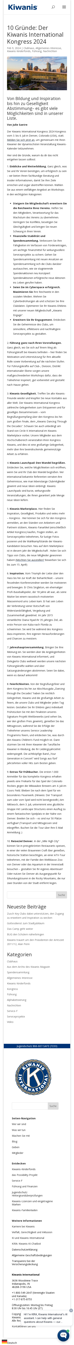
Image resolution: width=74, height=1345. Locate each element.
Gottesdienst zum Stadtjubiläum (25, 923)
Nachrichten (50, 51)
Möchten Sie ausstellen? (30, 560)
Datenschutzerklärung (24, 1249)
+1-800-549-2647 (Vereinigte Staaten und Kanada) (33, 1294)
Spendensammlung (18, 972)
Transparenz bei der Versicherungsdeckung (25, 1262)
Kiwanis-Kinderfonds (24, 1169)
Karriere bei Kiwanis (23, 1226)
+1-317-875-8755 (22, 1299)
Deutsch (12, 1342)
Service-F (12, 1011)
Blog (14, 1141)
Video (10, 1022)
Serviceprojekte (16, 1016)
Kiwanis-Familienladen (25, 1210)
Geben (15, 1147)
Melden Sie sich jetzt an (20, 140)
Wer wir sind (19, 1124)
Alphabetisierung (16, 1000)
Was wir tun (19, 1130)
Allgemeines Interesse (48, 48)
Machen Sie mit (21, 1135)
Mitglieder (17, 1153)
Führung (36, 51)
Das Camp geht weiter (20, 928)
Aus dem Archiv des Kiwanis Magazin (28, 966)
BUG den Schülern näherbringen (25, 934)
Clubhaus (29, 48)
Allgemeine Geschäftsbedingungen (32, 1255)
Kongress (12, 989)
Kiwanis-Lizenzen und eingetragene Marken (32, 1202)
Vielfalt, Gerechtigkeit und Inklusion (32, 1232)
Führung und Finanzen (25, 1186)
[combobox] (9, 1342)
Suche (61, 895)
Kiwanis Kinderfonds (19, 51)
